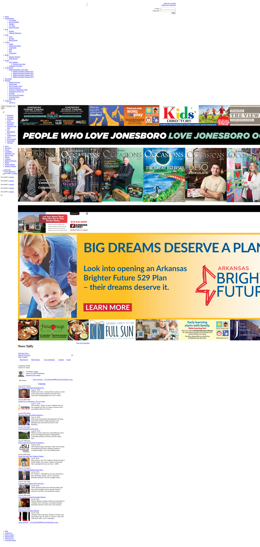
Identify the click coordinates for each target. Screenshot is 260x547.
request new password (168, 5)
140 (52, 379)
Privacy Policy (9, 535)
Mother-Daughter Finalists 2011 (23, 71)
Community (13, 48)
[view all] (7, 170)
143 (60, 379)
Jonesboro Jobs (10, 153)
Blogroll (7, 80)
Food (6, 35)
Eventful (11, 93)
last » (71, 379)
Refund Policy (9, 536)
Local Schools (11, 139)
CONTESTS (9, 68)
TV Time (12, 26)
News (11, 37)
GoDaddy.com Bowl (15, 66)
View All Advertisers (83, 343)
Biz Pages (8, 148)
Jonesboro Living (10, 120)
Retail (7, 55)
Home (7, 16)
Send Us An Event (24, 355)
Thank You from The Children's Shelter (31, 456)
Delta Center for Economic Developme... (31, 443)
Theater (11, 24)
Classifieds (8, 152)
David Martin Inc (10, 171)
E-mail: (158, 9)
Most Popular (35, 360)
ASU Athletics (13, 62)
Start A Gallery (23, 357)
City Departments (11, 131)
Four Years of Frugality (16, 95)
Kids (10, 49)
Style (6, 29)
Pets (10, 51)
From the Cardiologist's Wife (18, 90)
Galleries (61, 360)
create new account (169, 3)
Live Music (12, 20)
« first (34, 379)
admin (36, 371)
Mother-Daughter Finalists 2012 (23, 73)
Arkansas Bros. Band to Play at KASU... (31, 483)
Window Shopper (14, 57)
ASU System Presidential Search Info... (31, 470)
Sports (7, 60)
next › (68, 379)
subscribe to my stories (33, 375)
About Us (8, 101)
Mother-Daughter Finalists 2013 (23, 75)
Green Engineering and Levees (28, 429)
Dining (7, 157)
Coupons (8, 159)
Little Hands (13, 84)
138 (48, 379)
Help (6, 531)
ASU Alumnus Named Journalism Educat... (32, 497)
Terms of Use (9, 538)
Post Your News (23, 353)
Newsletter (8, 79)
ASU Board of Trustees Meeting (28, 511)
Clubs (9, 137)
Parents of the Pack (19, 64)
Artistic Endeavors (15, 88)
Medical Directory (11, 161)
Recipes (11, 38)
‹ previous (39, 379)
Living (7, 42)
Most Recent (24, 360)
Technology (13, 53)
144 (62, 379)
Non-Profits (10, 141)
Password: (157, 11)
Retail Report (13, 59)
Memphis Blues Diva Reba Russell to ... (31, 415)
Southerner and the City (16, 91)
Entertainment (9, 18)
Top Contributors (49, 360)
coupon (11, 177)
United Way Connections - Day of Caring (31, 401)
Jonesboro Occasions (10, 116)
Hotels (7, 162)
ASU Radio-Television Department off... (31, 388)
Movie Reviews (14, 27)
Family (11, 44)
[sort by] (41, 384)
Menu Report (13, 40)
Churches (10, 143)
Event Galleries (10, 164)
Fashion (11, 31)
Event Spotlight (14, 22)
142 (57, 379)
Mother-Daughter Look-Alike (18, 69)
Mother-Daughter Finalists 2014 (23, 77)
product (14, 173)
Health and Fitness (15, 46)
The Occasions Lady (15, 86)
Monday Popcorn (14, 82)
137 (45, 379)
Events (7, 150)
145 (65, 379)
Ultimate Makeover (15, 33)
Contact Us (8, 533)
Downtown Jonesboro (10, 123)
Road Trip (12, 99)
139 (50, 379)
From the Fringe (14, 97)
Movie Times (9, 155)
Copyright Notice (10, 540)
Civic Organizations (11, 134)
